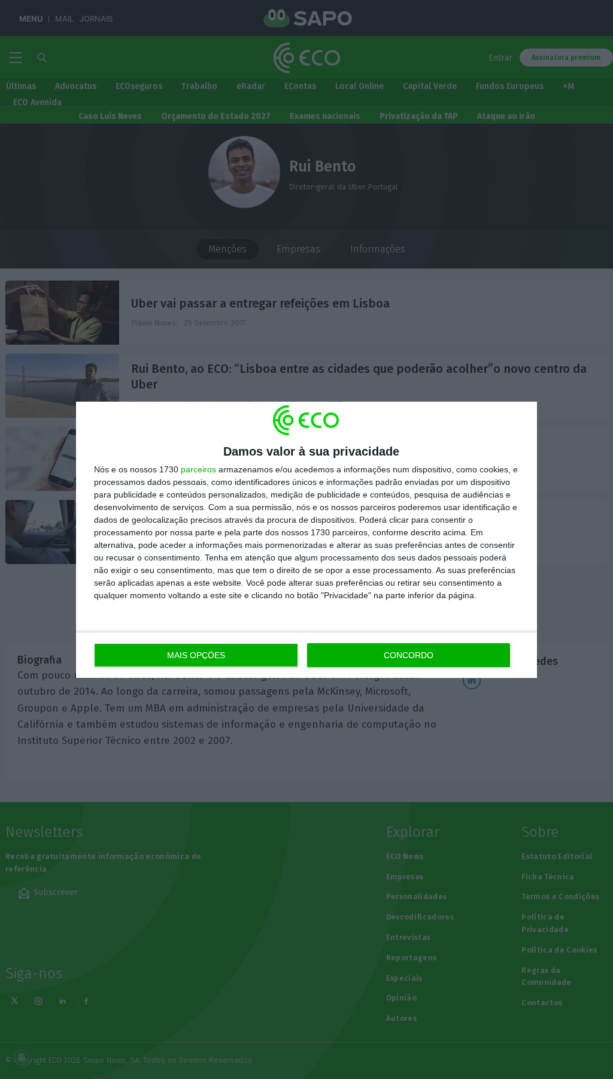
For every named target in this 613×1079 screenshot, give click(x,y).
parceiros (198, 469)
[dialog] (306, 540)
